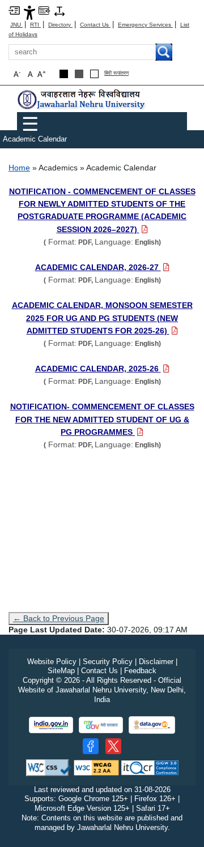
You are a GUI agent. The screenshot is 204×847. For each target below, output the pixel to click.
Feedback (140, 670)
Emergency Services (145, 25)
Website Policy (51, 661)
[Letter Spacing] (59, 10)
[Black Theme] (64, 74)
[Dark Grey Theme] (79, 74)
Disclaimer (156, 661)
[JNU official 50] (113, 746)
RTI (35, 25)
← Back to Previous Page (58, 618)
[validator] (48, 767)
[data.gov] (152, 725)
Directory (60, 25)
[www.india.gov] (51, 725)
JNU (16, 25)
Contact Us (95, 25)
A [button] (41, 74)
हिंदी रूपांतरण (116, 73)
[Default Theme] (94, 74)
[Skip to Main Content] (14, 10)
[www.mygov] (101, 725)
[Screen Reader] (44, 10)
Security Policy (108, 661)
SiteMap (61, 670)
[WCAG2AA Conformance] (96, 767)
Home (19, 167)
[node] (82, 99)
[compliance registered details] (149, 767)
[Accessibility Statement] (29, 12)
